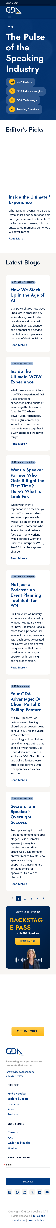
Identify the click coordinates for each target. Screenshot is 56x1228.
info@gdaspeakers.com (20, 1072)
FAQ (10, 1137)
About (11, 1109)
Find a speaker (17, 1093)
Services (13, 1104)
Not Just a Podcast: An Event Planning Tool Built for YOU (26, 595)
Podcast (13, 1114)
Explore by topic (18, 1099)
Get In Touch (28, 1031)
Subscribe (28, 1181)
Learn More (27, 941)
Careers (13, 1132)
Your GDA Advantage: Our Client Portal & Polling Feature (27, 702)
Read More (16, 238)
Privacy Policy (36, 1220)
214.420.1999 (14, 1076)
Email (9, 1164)
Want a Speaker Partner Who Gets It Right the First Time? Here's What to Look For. (27, 483)
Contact (13, 1148)
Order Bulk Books (19, 1143)
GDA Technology (27, 100)
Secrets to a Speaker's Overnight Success (23, 814)
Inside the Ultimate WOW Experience (26, 376)
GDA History (24, 82)
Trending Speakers (28, 109)
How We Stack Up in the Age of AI (28, 294)
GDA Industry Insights (30, 91)
